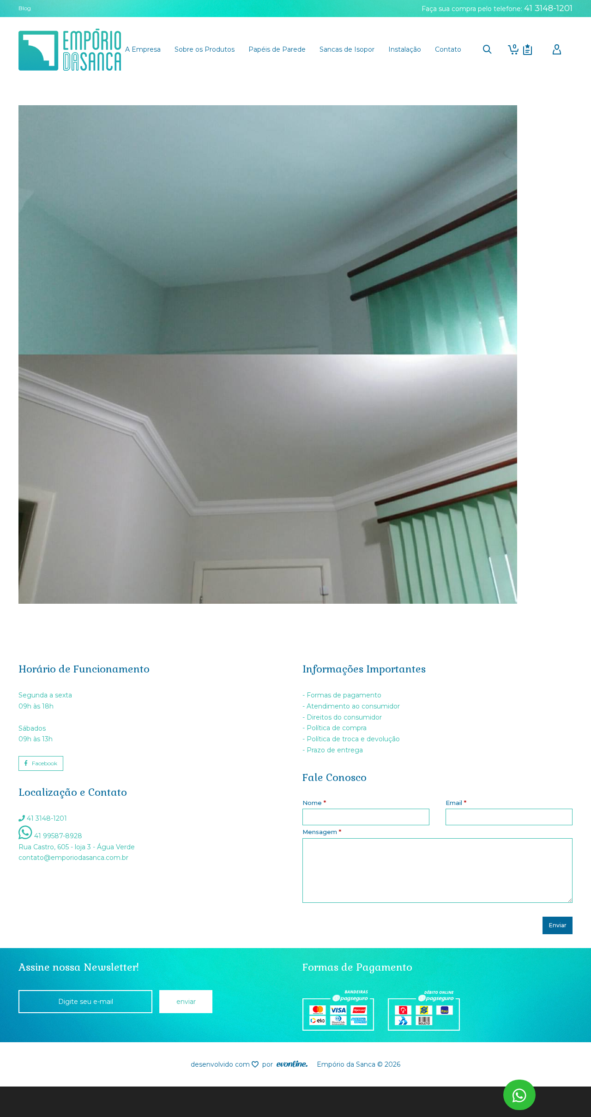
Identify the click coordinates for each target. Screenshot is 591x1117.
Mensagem (321, 831)
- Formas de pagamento (341, 695)
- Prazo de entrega (332, 750)
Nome (314, 802)
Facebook (44, 763)
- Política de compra (334, 728)
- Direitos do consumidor (342, 717)
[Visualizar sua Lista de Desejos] (527, 49)
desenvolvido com (221, 1064)
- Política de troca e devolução (351, 739)
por (269, 1064)
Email (456, 802)
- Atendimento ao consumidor (351, 706)
